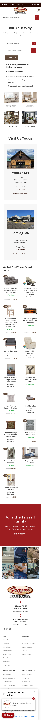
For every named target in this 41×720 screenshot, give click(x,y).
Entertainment (7, 651)
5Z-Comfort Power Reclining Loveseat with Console (11, 290)
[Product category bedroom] (29, 100)
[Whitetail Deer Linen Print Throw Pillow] (30, 370)
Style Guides (26, 682)
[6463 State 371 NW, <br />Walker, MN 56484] (20, 602)
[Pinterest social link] (37, 4)
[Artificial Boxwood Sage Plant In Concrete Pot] (11, 370)
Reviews (24, 651)
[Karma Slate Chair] (11, 343)
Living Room (7, 640)
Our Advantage (27, 647)
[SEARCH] (34, 43)
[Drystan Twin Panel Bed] (30, 453)
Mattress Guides (27, 685)
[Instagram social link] (34, 4)
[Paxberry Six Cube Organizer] (11, 453)
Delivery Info (7, 674)
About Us (25, 636)
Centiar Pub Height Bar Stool (11, 489)
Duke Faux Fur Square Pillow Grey (11, 407)
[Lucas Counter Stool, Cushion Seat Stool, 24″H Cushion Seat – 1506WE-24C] (11, 311)
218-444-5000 (20, 249)
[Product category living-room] (11, 100)
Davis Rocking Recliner (30, 352)
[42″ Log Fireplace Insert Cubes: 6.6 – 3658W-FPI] (30, 311)
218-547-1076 (20, 189)
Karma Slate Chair (11, 351)
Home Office (7, 654)
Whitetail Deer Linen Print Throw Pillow (30, 380)
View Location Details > (20, 193)
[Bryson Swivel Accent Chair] (30, 425)
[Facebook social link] (32, 4)
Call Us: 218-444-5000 (20, 624)
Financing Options (9, 678)
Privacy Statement (9, 685)
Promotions (6, 665)
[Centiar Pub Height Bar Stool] (11, 480)
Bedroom (6, 643)
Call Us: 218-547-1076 (20, 611)
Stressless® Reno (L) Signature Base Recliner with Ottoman (30, 291)
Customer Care (9, 671)
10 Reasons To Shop (28, 643)
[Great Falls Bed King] (30, 398)
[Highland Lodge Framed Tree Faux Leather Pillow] (11, 425)
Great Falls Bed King (30, 407)
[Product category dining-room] (11, 120)
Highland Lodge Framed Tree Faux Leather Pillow (10, 435)
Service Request (27, 674)
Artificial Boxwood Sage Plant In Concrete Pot (10, 380)
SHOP (5, 636)
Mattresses (6, 661)
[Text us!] (8, 715)
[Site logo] (20, 10)
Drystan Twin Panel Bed (30, 462)
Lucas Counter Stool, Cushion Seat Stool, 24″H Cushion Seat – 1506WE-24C (11, 323)
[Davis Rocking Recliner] (30, 343)
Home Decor (7, 658)
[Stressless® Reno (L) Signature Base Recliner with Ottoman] (30, 280)
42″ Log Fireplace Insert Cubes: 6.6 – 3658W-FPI (30, 321)
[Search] (33, 50)
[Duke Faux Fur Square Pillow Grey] (11, 398)
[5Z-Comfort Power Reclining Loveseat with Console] (11, 280)
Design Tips (25, 678)
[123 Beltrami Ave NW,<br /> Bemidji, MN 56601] (20, 615)
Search (37, 17)
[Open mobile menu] (3, 11)
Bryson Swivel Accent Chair (30, 434)
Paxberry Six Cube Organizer (10, 462)
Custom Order (7, 682)
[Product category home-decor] (29, 120)
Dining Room (7, 647)
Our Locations (26, 654)
